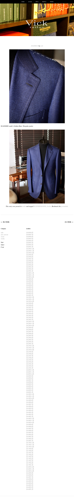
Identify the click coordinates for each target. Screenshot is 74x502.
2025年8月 (29, 257)
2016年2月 (29, 487)
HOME (23, 1)
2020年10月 (30, 374)
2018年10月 (30, 422)
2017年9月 (29, 449)
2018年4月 (29, 435)
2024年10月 (30, 277)
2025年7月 (29, 259)
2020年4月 (29, 386)
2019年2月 (29, 414)
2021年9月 (29, 352)
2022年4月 (29, 338)
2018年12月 (30, 418)
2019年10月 (30, 398)
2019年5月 (29, 408)
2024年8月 (29, 281)
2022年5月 (29, 336)
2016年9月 (29, 473)
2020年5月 (29, 384)
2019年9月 (29, 400)
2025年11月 (30, 251)
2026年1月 (29, 247)
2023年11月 (30, 299)
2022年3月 (29, 340)
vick (42, 46)
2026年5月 (29, 239)
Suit (2, 242)
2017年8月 (29, 451)
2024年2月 (29, 293)
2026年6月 (29, 237)
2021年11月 (30, 348)
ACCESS (30, 1)
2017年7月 (29, 453)
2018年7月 (29, 428)
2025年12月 (30, 249)
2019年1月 (29, 416)
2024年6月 (29, 285)
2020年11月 (30, 372)
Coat (2, 247)
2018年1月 (29, 441)
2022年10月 (30, 325)
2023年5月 (29, 311)
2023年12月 (30, 297)
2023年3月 (29, 315)
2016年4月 (29, 483)
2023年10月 (30, 301)
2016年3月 (29, 485)
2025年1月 (29, 271)
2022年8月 (29, 329)
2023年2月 (29, 317)
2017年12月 (30, 443)
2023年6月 (29, 309)
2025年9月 (29, 255)
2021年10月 (30, 350)
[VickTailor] (37, 28)
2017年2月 (29, 463)
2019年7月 (29, 404)
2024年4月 (29, 289)
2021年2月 (29, 366)
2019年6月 (29, 406)
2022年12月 (30, 321)
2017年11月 (30, 445)
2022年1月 (29, 344)
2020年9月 (29, 376)
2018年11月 (30, 420)
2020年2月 (29, 390)
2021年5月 (29, 360)
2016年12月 (30, 467)
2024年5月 (29, 287)
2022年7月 (29, 331)
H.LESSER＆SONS (40, 206)
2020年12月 (30, 370)
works (24, 206)
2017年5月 (29, 457)
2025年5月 (29, 263)
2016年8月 (29, 475)
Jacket (49, 206)
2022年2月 (29, 342)
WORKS (52, 1)
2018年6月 (29, 430)
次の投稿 (69, 222)
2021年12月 (30, 346)
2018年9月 (29, 424)
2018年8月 (29, 426)
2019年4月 (29, 410)
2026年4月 (29, 241)
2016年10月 (30, 471)
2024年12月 (30, 273)
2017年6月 (29, 455)
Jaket (2, 245)
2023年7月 (29, 307)
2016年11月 (30, 469)
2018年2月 (29, 439)
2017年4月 (29, 459)
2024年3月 (29, 291)
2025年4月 (29, 265)
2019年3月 (29, 412)
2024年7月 (29, 283)
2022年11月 (30, 323)
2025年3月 (29, 267)
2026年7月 (29, 235)
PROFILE (44, 1)
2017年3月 (29, 461)
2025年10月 (30, 253)
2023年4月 (29, 313)
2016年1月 (29, 489)
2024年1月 (29, 295)
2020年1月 (29, 392)
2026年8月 (29, 232)
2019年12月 (30, 394)
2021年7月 (29, 356)
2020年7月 (29, 380)
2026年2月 (29, 245)
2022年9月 (29, 327)
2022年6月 (29, 334)
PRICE (37, 1)
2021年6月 (29, 358)
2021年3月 (29, 364)
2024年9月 (29, 279)
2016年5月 (29, 481)
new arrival (4, 235)
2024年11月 (30, 275)
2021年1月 (29, 368)
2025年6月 (29, 261)
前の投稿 (5, 222)
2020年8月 (29, 378)
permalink (64, 206)
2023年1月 (29, 319)
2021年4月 (29, 362)
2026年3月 (29, 243)
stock (2, 237)
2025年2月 (29, 269)
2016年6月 (29, 479)
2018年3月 (29, 437)
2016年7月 (29, 477)
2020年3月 (29, 388)
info (2, 232)
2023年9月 (29, 303)
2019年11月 (30, 396)
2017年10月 (30, 447)
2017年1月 (29, 465)
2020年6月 (29, 382)
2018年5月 (29, 433)
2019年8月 (29, 402)
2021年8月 (29, 354)
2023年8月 (29, 305)
